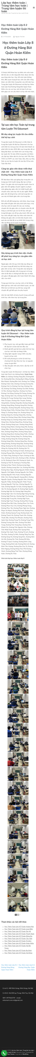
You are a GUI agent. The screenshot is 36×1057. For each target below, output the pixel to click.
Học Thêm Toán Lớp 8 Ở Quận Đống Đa (18, 936)
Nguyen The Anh (20, 36)
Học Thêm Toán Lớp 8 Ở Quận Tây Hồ (17, 931)
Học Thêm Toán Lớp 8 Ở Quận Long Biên (18, 929)
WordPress (25, 1054)
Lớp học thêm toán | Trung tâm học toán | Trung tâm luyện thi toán (14, 7)
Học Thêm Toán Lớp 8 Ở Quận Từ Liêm (17, 941)
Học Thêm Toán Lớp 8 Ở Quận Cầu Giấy (18, 938)
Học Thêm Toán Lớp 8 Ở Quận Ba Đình (18, 950)
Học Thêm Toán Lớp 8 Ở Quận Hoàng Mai (19, 927)
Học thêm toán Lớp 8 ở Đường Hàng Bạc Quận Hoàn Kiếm (27, 967)
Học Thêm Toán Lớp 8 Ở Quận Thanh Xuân (19, 934)
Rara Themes (10, 1054)
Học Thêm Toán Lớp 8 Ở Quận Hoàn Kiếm (19, 943)
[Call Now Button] (4, 1053)
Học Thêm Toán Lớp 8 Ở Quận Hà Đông (18, 953)
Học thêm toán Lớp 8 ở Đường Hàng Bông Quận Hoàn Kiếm (9, 967)
